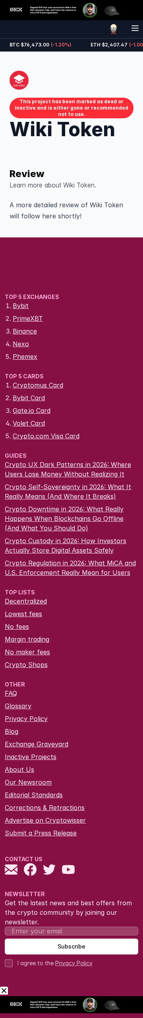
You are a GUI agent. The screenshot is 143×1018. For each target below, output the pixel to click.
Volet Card (29, 423)
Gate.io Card (31, 411)
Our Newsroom (28, 782)
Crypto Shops (26, 665)
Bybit (21, 306)
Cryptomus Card (38, 385)
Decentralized (26, 601)
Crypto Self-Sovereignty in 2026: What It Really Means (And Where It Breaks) (68, 491)
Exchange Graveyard (36, 744)
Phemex (25, 357)
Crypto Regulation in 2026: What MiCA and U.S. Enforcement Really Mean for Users (70, 567)
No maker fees (27, 652)
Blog (11, 731)
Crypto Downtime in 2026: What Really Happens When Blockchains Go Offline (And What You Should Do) (64, 518)
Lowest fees (23, 614)
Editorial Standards (34, 795)
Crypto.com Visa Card (46, 436)
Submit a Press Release (41, 833)
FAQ (11, 693)
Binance (25, 331)
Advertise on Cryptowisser (45, 820)
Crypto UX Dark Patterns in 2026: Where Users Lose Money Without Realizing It (68, 469)
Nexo (21, 344)
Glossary (18, 706)
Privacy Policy (26, 719)
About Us (19, 769)
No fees (17, 626)
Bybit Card (29, 398)
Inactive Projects (30, 757)
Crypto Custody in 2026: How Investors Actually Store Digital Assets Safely (65, 545)
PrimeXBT (28, 318)
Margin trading (27, 639)
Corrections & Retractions (45, 808)
